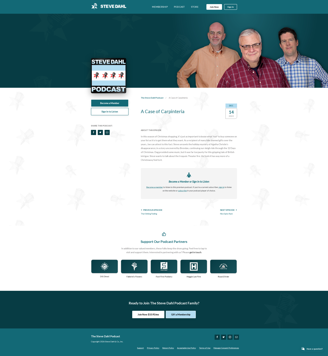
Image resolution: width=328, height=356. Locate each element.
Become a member (154, 187)
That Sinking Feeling (151, 212)
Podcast (179, 6)
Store (194, 6)
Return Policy (168, 348)
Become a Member (109, 103)
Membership (160, 6)
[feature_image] (104, 266)
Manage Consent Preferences (226, 348)
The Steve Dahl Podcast (152, 97)
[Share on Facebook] (93, 132)
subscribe (182, 190)
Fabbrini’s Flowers (134, 276)
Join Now (214, 7)
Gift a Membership (180, 314)
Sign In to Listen (109, 111)
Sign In (230, 7)
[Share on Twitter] (100, 132)
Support (140, 348)
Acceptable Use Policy (186, 348)
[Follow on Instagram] (230, 337)
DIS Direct (104, 276)
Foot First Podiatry (164, 276)
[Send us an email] (236, 337)
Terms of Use (204, 348)
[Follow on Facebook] (217, 337)
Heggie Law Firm (194, 276)
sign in (221, 187)
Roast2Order (223, 276)
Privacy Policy (153, 348)
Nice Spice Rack (227, 212)
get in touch (195, 252)
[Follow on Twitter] (223, 337)
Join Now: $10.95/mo (148, 314)
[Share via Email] (107, 132)
